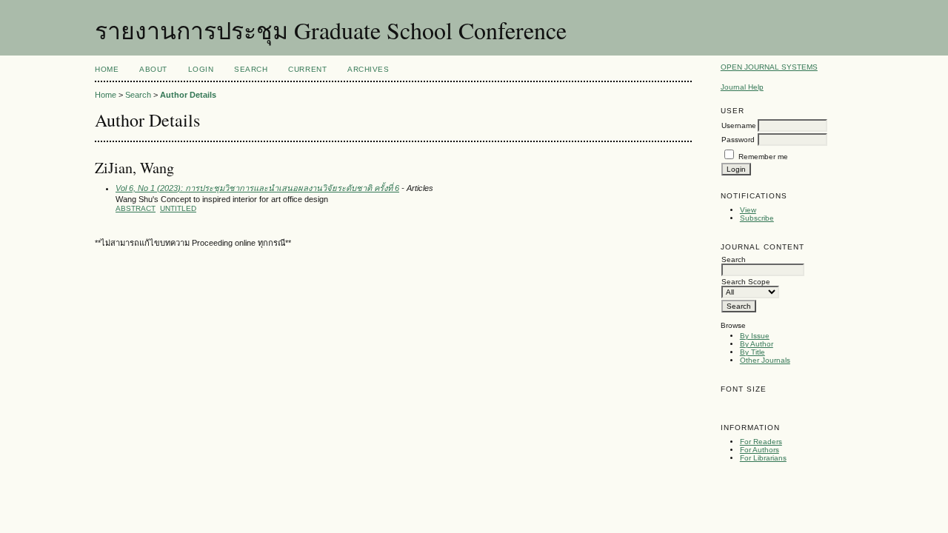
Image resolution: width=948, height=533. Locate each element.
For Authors (759, 450)
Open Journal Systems (769, 67)
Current (307, 69)
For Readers (761, 442)
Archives (368, 69)
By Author (756, 344)
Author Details (188, 94)
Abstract (136, 208)
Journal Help (742, 87)
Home (106, 69)
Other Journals (765, 360)
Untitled (178, 208)
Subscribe (757, 218)
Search (250, 69)
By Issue (755, 336)
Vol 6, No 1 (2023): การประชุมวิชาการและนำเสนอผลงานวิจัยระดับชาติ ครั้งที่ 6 (257, 188)
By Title (752, 352)
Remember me (763, 156)
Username (738, 125)
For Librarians (763, 458)
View (748, 210)
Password (738, 139)
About (153, 69)
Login (201, 69)
